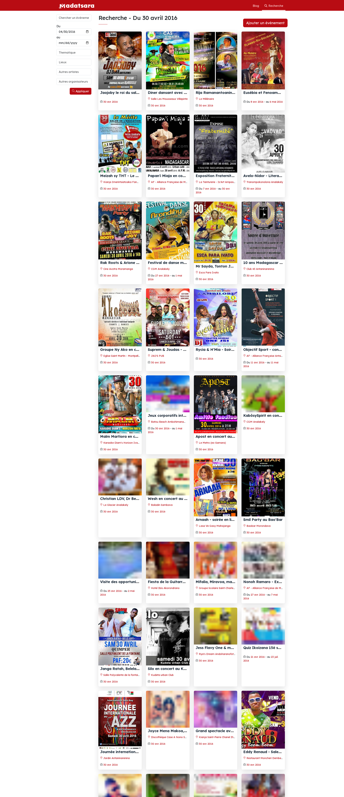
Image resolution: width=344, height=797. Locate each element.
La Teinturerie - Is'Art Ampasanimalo (220, 182)
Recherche (275, 6)
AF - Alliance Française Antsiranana (268, 355)
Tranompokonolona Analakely (264, 182)
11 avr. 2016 (257, 362)
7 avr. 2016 (209, 188)
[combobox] (74, 52)
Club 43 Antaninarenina (260, 269)
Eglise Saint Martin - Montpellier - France (127, 355)
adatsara (80, 5)
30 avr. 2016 (110, 101)
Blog (256, 6)
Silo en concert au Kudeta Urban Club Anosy (187, 693)
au (58, 37)
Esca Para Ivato (208, 272)
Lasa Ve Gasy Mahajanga (214, 529)
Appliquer (82, 91)
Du (58, 26)
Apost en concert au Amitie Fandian (228, 436)
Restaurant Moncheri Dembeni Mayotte (270, 782)
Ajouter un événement (265, 23)
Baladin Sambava (161, 529)
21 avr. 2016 (258, 702)
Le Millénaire (206, 99)
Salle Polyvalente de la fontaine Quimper (127, 699)
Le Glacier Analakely (115, 529)
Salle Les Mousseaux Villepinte (169, 99)
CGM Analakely (159, 269)
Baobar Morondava (258, 529)
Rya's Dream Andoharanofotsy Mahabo (222, 699)
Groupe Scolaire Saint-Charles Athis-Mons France (228, 612)
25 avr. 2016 (115, 615)
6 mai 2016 (276, 101)
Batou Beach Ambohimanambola (171, 442)
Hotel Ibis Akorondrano (165, 612)
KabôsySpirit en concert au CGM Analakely (281, 436)
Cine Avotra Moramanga (118, 269)
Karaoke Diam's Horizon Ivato (121, 442)
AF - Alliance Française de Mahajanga (173, 182)
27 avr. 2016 (162, 275)
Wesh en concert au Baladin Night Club (183, 523)
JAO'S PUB (157, 355)
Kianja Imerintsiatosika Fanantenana (125, 182)
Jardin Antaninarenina (116, 782)
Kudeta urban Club (162, 699)
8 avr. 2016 (257, 101)
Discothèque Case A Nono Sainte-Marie (174, 782)
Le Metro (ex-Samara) (212, 442)
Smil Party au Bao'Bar (263, 523)
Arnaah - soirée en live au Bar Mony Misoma (235, 523)
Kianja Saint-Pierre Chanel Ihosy (218, 782)
